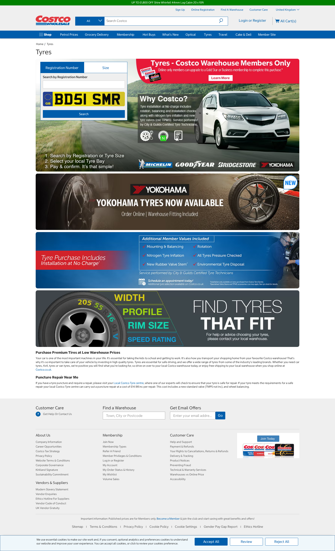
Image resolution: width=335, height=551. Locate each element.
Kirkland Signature (47, 470)
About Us (43, 435)
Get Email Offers (185, 407)
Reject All (281, 541)
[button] (223, 21)
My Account (110, 465)
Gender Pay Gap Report (220, 527)
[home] (53, 20)
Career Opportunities (49, 446)
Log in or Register (113, 460)
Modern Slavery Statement (52, 489)
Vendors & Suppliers (52, 482)
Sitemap (77, 527)
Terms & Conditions (103, 527)
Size (105, 68)
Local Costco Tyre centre (129, 383)
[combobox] (89, 21)
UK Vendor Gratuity (48, 508)
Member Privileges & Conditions (122, 456)
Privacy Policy (44, 456)
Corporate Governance (50, 465)
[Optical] (196, 34)
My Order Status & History (118, 470)
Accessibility (178, 479)
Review (246, 541)
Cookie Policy (158, 527)
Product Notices (180, 460)
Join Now (108, 442)
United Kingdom (286, 9)
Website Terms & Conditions (53, 460)
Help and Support (181, 442)
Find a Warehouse (119, 407)
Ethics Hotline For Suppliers (52, 498)
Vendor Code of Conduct (51, 503)
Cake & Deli (243, 34)
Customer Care (50, 407)
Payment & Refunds (182, 446)
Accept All (211, 541)
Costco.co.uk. (44, 369)
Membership (125, 34)
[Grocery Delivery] (109, 34)
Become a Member (168, 518)
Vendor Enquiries (46, 494)
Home (39, 44)
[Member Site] (276, 34)
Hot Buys (149, 34)
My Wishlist (110, 474)
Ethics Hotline (253, 527)
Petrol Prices (69, 34)
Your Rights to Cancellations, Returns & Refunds (199, 451)
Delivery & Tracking (181, 456)
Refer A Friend (112, 451)
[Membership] (135, 34)
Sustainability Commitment (52, 474)
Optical (191, 34)
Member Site (267, 34)
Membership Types (114, 446)
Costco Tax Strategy (48, 451)
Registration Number (62, 68)
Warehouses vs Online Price (187, 474)
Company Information (49, 442)
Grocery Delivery (97, 34)
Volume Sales (111, 479)
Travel (222, 34)
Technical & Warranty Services (188, 470)
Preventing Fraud (180, 465)
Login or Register (252, 20)
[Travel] (228, 34)
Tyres (208, 34)
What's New (170, 34)
